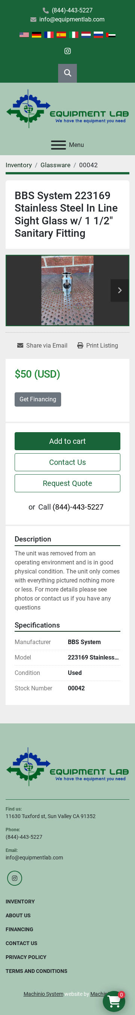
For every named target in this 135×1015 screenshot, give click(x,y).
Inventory (20, 902)
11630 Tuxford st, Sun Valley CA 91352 (51, 816)
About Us (18, 915)
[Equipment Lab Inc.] (67, 766)
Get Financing (38, 399)
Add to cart (67, 441)
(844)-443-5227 (72, 10)
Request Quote (67, 483)
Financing (19, 929)
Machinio (101, 994)
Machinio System (43, 994)
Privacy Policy (26, 957)
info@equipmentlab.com (72, 19)
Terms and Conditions (37, 971)
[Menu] (58, 145)
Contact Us (67, 462)
